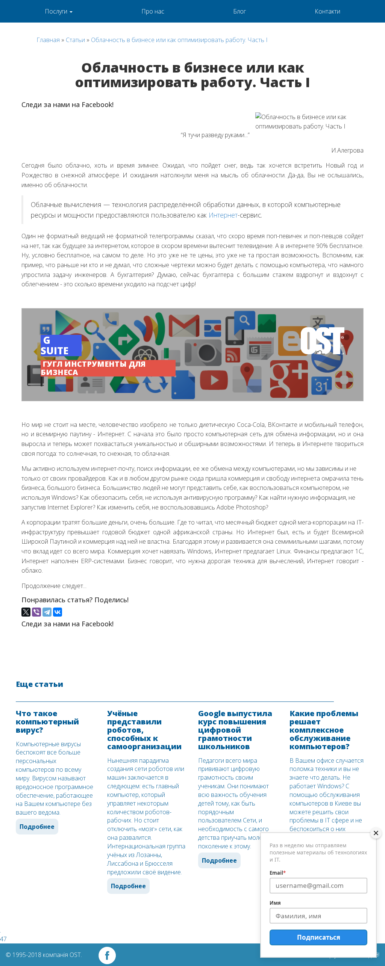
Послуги (57, 11)
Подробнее (37, 826)
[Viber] (36, 612)
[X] (25, 612)
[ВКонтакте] (57, 612)
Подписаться (318, 937)
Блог (239, 11)
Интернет (223, 214)
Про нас (152, 11)
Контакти (327, 11)
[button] (192, 354)
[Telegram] (47, 612)
